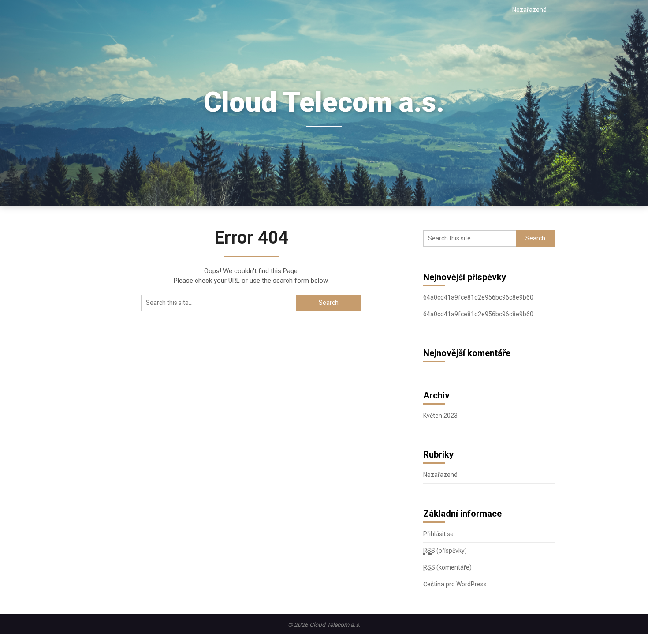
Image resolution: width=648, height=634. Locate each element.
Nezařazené (529, 9)
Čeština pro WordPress (455, 584)
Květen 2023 (440, 415)
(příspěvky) (445, 550)
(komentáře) (447, 567)
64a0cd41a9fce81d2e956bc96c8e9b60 (478, 297)
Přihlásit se (438, 533)
